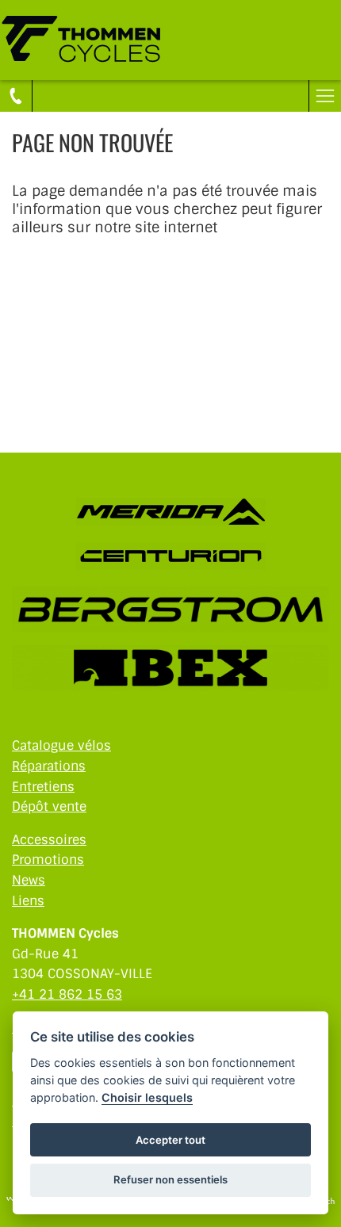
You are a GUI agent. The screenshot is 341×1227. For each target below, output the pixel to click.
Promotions (48, 859)
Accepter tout (170, 1139)
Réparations (49, 766)
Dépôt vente (49, 806)
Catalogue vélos (61, 745)
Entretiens (43, 786)
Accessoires (49, 839)
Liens (28, 901)
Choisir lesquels (147, 1097)
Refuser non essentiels (170, 1179)
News (28, 880)
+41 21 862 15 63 (67, 994)
